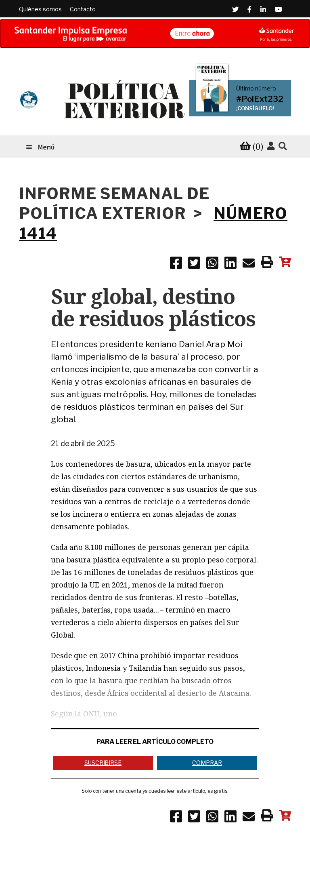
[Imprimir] (267, 263)
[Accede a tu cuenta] (270, 146)
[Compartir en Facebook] (176, 264)
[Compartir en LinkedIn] (230, 264)
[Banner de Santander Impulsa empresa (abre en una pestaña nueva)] (155, 33)
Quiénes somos (40, 9)
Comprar (207, 762)
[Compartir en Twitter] (194, 264)
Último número (256, 88)
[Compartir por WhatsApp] (212, 264)
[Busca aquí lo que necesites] (283, 146)
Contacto (83, 9)
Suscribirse (102, 762)
